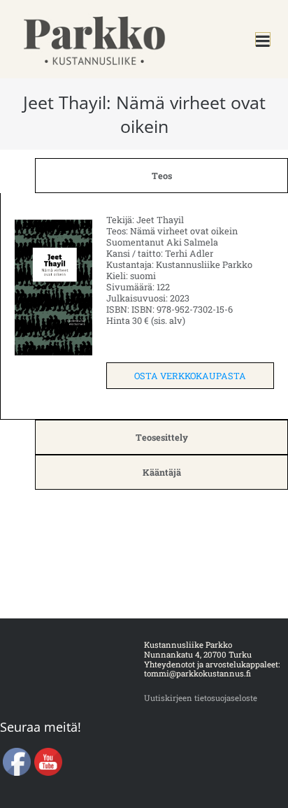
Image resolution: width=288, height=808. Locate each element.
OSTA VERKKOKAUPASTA (190, 375)
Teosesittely (162, 437)
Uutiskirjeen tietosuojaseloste (200, 698)
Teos (162, 175)
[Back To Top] (255, 776)
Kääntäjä (162, 472)
